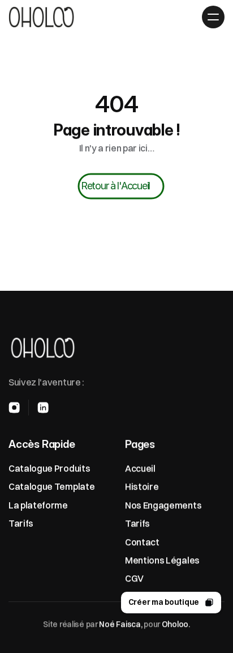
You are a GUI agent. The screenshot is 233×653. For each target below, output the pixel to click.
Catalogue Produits (49, 468)
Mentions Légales (162, 560)
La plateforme (38, 504)
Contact (142, 541)
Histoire (141, 486)
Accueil (140, 468)
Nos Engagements (163, 504)
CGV (134, 578)
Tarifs (20, 523)
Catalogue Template (51, 486)
